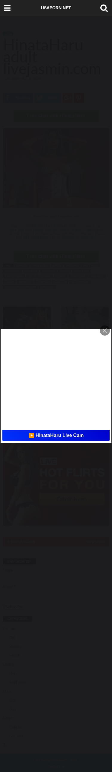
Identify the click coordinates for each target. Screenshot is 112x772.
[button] (102, 8)
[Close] (105, 330)
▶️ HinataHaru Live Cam (56, 435)
